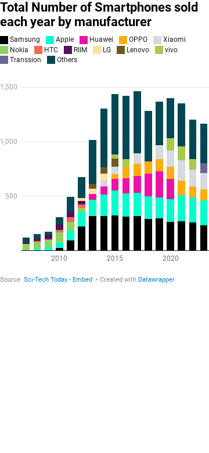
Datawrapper (156, 279)
